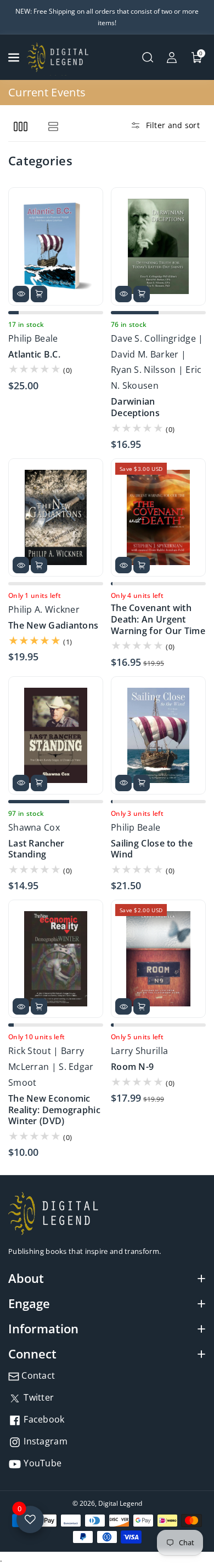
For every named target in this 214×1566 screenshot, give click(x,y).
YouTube (41, 1463)
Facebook (43, 1419)
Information (43, 1328)
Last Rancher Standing (36, 849)
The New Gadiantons (53, 625)
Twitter (37, 1397)
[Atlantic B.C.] (56, 246)
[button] (14, 57)
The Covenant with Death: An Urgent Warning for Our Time (158, 619)
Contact (37, 1375)
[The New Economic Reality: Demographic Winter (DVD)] (56, 958)
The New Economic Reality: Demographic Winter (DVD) (54, 1110)
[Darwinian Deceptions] (158, 246)
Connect (32, 1353)
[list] (53, 126)
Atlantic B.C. (34, 354)
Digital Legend (120, 1503)
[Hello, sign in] (172, 57)
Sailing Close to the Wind (152, 849)
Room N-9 (132, 1067)
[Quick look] (21, 294)
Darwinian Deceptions (135, 407)
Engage (29, 1303)
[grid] (20, 126)
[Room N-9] (158, 958)
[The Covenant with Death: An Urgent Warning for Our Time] (158, 517)
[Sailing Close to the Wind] (158, 735)
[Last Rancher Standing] (56, 735)
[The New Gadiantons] (56, 517)
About (26, 1278)
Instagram (44, 1441)
